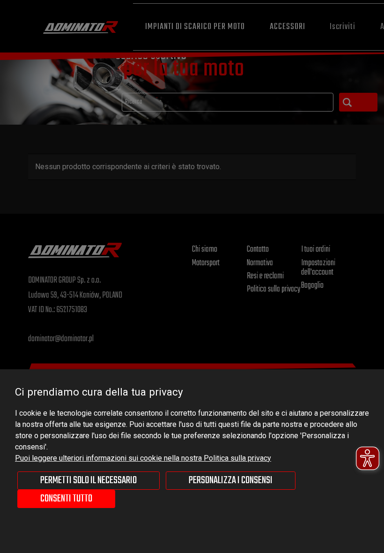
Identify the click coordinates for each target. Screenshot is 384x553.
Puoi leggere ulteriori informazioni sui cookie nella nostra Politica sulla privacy (143, 458)
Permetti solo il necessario (88, 480)
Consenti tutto (66, 499)
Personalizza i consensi (231, 480)
